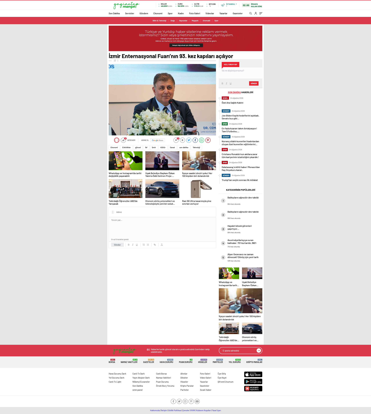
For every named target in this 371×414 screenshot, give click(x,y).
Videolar (209, 13)
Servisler (129, 13)
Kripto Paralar (254, 361)
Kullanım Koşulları (203, 410)
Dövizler (184, 377)
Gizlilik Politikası (174, 410)
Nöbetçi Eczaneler (141, 381)
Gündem (144, 13)
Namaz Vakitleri (129, 361)
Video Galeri (205, 377)
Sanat (172, 147)
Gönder (117, 244)
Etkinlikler (126, 147)
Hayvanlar (183, 20)
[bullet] (148, 244)
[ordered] (144, 244)
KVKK (193, 410)
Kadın (181, 13)
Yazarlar (223, 13)
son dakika (183, 147)
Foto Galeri (194, 13)
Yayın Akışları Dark (141, 377)
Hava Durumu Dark (117, 373)
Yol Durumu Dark (116, 377)
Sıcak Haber (205, 390)
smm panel (137, 390)
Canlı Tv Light (115, 381)
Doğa (173, 20)
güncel (138, 147)
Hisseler (202, 361)
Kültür (163, 147)
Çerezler (185, 410)
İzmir (154, 147)
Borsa (112, 361)
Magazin (195, 20)
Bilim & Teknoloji (159, 20)
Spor (170, 13)
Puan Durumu (185, 361)
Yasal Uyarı (216, 410)
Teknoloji (196, 147)
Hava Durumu (166, 361)
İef (146, 147)
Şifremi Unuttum (225, 381)
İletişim (164, 410)
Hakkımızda (155, 410)
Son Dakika (114, 13)
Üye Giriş (222, 373)
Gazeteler (238, 13)
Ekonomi (157, 13)
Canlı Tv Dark (138, 373)
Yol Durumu (235, 361)
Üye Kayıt (222, 377)
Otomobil (206, 20)
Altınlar (183, 373)
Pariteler (218, 361)
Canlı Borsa (161, 373)
